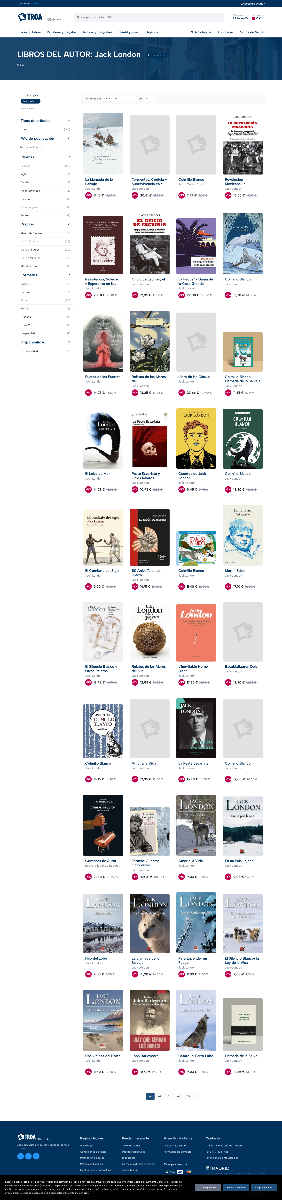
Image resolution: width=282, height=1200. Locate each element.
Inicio (20, 64)
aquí (86, 1193)
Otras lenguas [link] (45, 207)
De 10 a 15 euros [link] (45, 249)
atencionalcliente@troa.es (222, 1157)
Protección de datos (92, 1157)
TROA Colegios (199, 32)
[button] (258, 17)
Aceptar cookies (264, 1187)
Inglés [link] (45, 174)
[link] (38, 101)
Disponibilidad (33, 342)
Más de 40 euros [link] (45, 266)
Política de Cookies (91, 1163)
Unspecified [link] (45, 333)
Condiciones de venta (93, 1151)
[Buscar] (219, 17)
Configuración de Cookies (95, 1170)
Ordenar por (93, 98)
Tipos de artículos (36, 120)
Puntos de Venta (251, 32)
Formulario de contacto (177, 1151)
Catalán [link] (45, 182)
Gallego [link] (45, 199)
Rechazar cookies (236, 1187)
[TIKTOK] (36, 3)
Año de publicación (37, 138)
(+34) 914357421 (217, 1151)
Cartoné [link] (45, 292)
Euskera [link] (45, 215)
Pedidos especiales (133, 1151)
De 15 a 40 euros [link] (45, 257)
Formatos (29, 275)
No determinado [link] (45, 190)
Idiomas (27, 157)
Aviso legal (86, 1145)
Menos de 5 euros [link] (45, 233)
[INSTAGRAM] (20, 1156)
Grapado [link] (45, 316)
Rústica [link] (45, 284)
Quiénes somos (131, 1145)
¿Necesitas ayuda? (253, 3)
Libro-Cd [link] (45, 325)
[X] (34, 3)
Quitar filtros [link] (27, 108)
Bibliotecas (225, 32)
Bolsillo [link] (45, 308)
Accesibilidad (130, 1170)
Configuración (208, 1187)
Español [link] (45, 165)
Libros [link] (45, 129)
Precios (27, 224)
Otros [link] (45, 300)
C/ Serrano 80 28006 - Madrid (225, 1145)
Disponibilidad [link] (45, 351)
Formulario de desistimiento (138, 1163)
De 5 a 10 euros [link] (45, 241)
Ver (141, 98)
